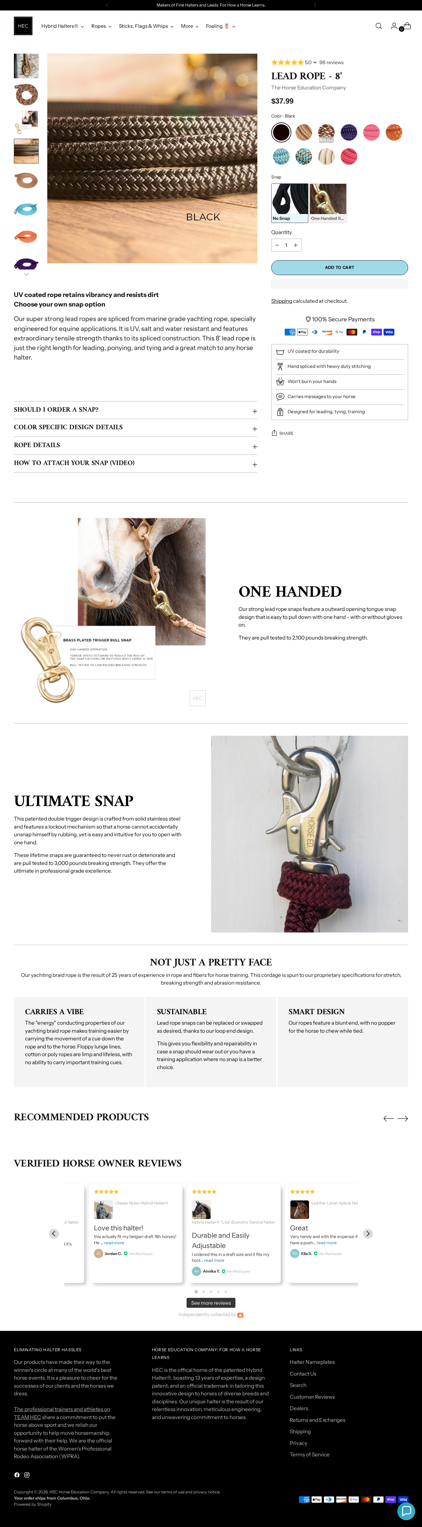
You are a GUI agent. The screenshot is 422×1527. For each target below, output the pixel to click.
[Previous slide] (54, 1234)
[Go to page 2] (203, 1291)
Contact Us (303, 1374)
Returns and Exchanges (317, 1420)
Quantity (281, 232)
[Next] (315, 5)
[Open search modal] (379, 26)
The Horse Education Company (308, 87)
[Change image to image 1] (26, 66)
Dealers (299, 1408)
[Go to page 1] (196, 1291)
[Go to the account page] (392, 26)
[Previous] (107, 5)
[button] (406, 1511)
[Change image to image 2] (26, 94)
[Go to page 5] (226, 1291)
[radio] (281, 132)
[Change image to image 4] (26, 151)
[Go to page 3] (211, 1291)
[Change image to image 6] (26, 208)
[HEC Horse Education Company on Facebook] (17, 1476)
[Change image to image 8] (26, 264)
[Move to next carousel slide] (403, 1118)
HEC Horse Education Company (79, 1491)
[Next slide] (368, 1234)
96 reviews (331, 62)
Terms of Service (310, 1454)
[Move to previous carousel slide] (388, 1118)
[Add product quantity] (277, 245)
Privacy (298, 1443)
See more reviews (211, 1303)
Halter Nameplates (312, 1362)
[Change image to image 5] (26, 179)
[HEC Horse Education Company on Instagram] (27, 1476)
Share (286, 433)
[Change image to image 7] (26, 236)
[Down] (26, 274)
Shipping (281, 301)
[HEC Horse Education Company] (23, 26)
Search (298, 1385)
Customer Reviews (312, 1397)
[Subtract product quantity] (295, 245)
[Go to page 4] (218, 1291)
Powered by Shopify (33, 1504)
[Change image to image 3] (26, 122)
